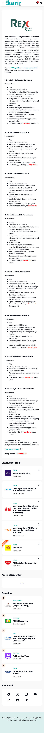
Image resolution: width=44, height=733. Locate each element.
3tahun (15, 525)
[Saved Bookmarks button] (41, 3)
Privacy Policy (31, 718)
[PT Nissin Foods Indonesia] (8, 563)
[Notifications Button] (37, 3)
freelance (16, 618)
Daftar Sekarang (12, 449)
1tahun (15, 470)
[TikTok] (9, 700)
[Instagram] (26, 694)
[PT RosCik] (8, 547)
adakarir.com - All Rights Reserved (20, 720)
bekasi (15, 503)
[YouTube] (35, 694)
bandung (16, 653)
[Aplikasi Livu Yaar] (8, 656)
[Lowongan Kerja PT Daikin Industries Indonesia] (8, 489)
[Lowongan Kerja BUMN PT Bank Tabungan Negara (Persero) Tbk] (8, 638)
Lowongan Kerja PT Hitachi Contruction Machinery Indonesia (25, 530)
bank (14, 633)
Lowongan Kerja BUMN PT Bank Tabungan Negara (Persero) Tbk (24, 638)
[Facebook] (9, 694)
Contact (5, 718)
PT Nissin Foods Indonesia (24, 563)
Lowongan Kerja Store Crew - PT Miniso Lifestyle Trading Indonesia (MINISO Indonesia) (26, 509)
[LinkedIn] (18, 700)
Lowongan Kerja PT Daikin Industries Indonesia (24, 490)
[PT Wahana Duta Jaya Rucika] (8, 672)
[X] (18, 694)
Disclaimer (21, 718)
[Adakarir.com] (13, 3)
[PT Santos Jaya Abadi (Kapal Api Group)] (8, 604)
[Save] (39, 470)
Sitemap (12, 718)
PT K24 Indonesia (20, 621)
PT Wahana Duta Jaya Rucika (23, 672)
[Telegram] (26, 700)
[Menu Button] (3, 3)
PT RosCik (17, 548)
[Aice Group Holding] (8, 473)
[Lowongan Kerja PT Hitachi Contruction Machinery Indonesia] (8, 530)
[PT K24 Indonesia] (8, 621)
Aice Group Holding (21, 473)
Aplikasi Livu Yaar (21, 656)
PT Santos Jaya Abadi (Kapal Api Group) (23, 605)
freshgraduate (17, 601)
